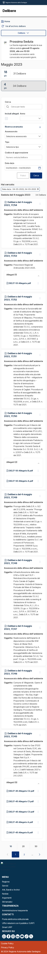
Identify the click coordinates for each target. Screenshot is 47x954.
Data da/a (9, 163)
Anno (22, 113)
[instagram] (13, 936)
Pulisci (23, 175)
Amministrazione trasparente (15, 910)
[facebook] (8, 936)
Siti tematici (7, 902)
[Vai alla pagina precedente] (8, 854)
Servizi (5, 885)
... (32, 854)
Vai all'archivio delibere (15, 26)
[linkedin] (17, 936)
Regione (6, 881)
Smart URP (7, 927)
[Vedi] (40, 204)
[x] (31, 936)
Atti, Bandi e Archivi (11, 889)
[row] (20, 189)
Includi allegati (12, 113)
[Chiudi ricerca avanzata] (40, 127)
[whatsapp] (4, 936)
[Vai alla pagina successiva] (40, 854)
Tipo (7, 142)
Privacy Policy (7, 947)
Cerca (8, 102)
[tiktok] (26, 936)
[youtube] (22, 936)
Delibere (21, 33)
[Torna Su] (38, 945)
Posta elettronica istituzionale (15, 919)
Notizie (5, 893)
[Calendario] (39, 168)
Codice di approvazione (16, 152)
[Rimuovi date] (38, 189)
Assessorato (11, 131)
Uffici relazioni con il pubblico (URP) (18, 923)
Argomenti (6, 898)
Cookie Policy (7, 943)
